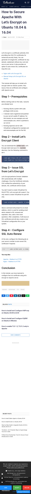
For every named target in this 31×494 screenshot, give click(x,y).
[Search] (25, 2)
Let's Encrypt (12, 289)
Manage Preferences (23, 491)
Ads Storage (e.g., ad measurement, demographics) (16, 474)
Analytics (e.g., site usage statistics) (16, 470)
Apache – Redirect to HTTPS (12, 259)
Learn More (15, 491)
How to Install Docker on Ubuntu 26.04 (12, 421)
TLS (18, 289)
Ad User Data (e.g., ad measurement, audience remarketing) (16, 478)
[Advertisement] (15, 359)
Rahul (4, 37)
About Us (4, 6)
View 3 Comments (16, 335)
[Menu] (28, 2)
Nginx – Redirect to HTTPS (11, 261)
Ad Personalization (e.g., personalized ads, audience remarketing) (16, 482)
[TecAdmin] (8, 2)
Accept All (17, 488)
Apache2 (4, 289)
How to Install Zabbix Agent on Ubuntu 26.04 (13, 418)
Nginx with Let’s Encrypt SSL (13, 73)
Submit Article (14, 6)
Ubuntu (22, 289)
